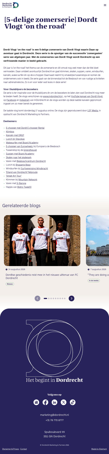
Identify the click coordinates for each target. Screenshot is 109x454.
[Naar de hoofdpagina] (54, 352)
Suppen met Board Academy (20, 154)
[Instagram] (36, 402)
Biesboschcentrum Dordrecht (31, 161)
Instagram (25, 100)
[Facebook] (45, 402)
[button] (45, 298)
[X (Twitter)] (63, 402)
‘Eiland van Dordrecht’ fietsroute (21, 172)
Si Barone (21, 183)
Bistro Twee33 (24, 187)
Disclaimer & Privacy (10, 449)
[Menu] (105, 5)
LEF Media (92, 111)
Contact (23, 449)
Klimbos (10, 132)
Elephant (103, 449)
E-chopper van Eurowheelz (19, 146)
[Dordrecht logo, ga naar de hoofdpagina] (10, 5)
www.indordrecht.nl (53, 96)
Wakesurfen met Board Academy (22, 143)
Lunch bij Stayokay (15, 139)
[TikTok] (73, 402)
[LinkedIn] (54, 402)
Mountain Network (27, 180)
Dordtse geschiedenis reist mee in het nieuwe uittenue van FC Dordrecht (42, 277)
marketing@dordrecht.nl (54, 415)
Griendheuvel (30, 150)
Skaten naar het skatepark (18, 157)
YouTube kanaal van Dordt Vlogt (86, 96)
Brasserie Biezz (23, 165)
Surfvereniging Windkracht (34, 168)
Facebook (11, 100)
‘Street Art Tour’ (14, 176)
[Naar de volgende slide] (71, 298)
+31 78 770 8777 (55, 420)
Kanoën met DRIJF (15, 135)
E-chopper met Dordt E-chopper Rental (25, 128)
